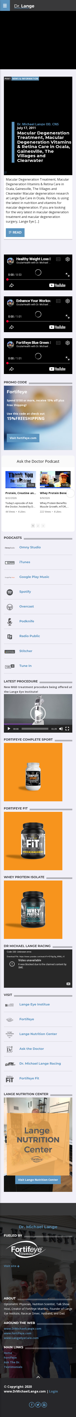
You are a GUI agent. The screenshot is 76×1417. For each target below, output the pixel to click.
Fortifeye (10, 1357)
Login (53, 1391)
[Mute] (61, 729)
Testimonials (13, 1367)
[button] (38, 713)
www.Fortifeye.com (17, 1333)
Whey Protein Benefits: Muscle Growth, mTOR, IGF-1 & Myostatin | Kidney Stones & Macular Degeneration (55, 493)
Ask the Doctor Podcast (38, 461)
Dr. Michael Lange (38, 1227)
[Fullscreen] (67, 729)
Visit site (10, 1266)
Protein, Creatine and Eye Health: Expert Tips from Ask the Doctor (20, 493)
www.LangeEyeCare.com (21, 1338)
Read (17, 232)
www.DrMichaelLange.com (22, 1328)
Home (8, 1353)
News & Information (25, 78)
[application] (38, 713)
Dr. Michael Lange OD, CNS (38, 124)
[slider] (35, 729)
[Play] (9, 729)
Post (8, 78)
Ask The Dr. (12, 1362)
